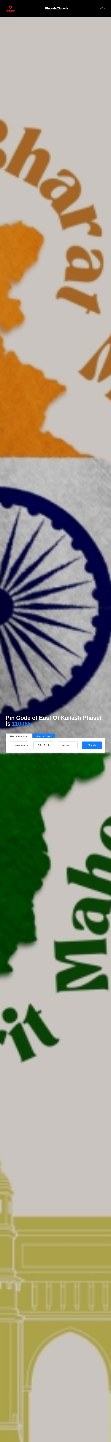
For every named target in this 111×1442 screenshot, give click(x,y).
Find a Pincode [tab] (18, 736)
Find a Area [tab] (43, 736)
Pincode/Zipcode (56, 8)
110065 (21, 723)
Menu (104, 8)
